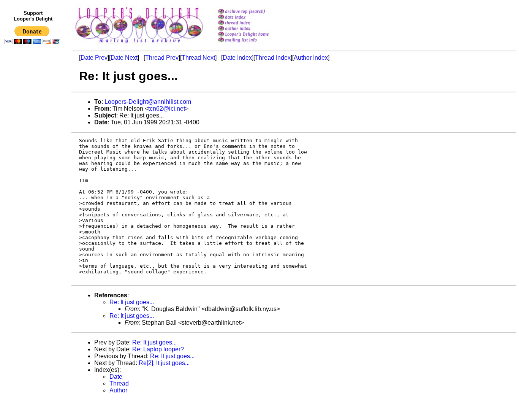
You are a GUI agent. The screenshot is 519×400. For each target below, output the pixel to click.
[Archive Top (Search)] (253, 12)
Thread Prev (162, 57)
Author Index (311, 57)
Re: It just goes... (131, 302)
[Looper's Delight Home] (253, 35)
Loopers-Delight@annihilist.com (147, 101)
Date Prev (94, 57)
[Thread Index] (253, 23)
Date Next (124, 57)
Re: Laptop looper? (158, 349)
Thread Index (273, 57)
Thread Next (198, 57)
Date (115, 376)
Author (118, 390)
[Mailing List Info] (253, 44)
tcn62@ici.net (166, 108)
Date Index (237, 57)
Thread (119, 383)
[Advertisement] (33, 204)
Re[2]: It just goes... (164, 363)
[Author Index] (253, 29)
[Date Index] (253, 17)
